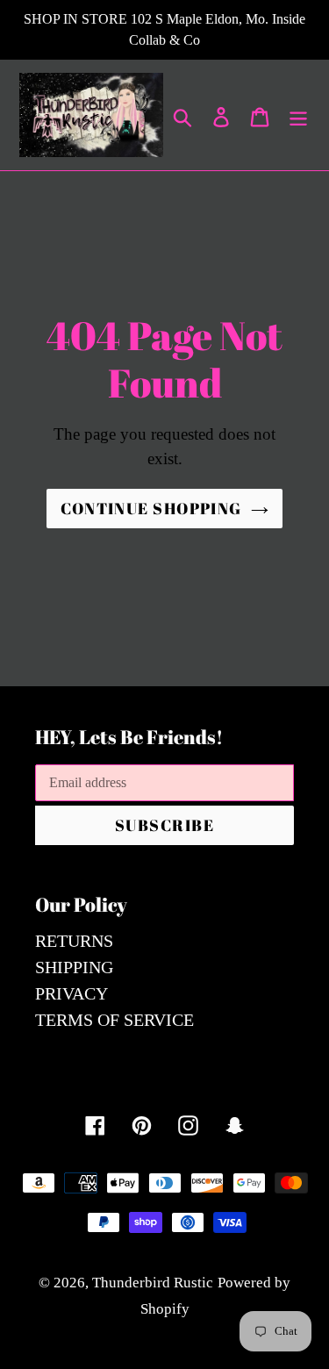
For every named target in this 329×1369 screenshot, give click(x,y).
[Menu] (298, 115)
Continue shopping (151, 508)
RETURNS (74, 940)
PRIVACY (71, 993)
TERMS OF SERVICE (114, 1019)
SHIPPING (74, 967)
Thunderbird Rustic (152, 1282)
